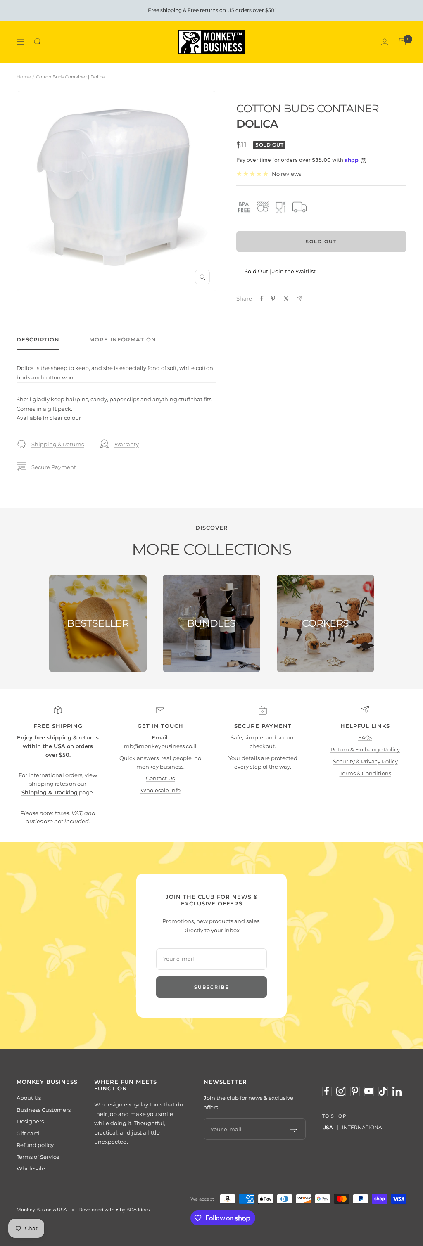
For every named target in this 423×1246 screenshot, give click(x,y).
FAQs (365, 737)
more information (122, 339)
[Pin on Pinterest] (273, 298)
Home (24, 77)
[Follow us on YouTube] (368, 1091)
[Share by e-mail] (299, 298)
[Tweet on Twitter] (286, 298)
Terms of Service (38, 1157)
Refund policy (35, 1145)
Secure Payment (53, 467)
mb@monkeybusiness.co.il (160, 746)
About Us (29, 1097)
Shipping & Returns (57, 444)
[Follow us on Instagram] (340, 1091)
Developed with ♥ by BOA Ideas (114, 1210)
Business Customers (44, 1109)
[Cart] (402, 41)
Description (38, 339)
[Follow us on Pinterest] (354, 1091)
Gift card (28, 1133)
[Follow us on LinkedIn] (397, 1091)
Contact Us (160, 778)
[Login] (384, 41)
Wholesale (31, 1168)
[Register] (293, 1129)
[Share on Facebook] (262, 298)
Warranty (126, 444)
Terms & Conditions (365, 773)
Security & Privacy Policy (365, 761)
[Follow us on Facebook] (326, 1091)
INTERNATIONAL (363, 1127)
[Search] (37, 41)
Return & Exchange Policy (365, 749)
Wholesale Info (160, 790)
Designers (30, 1121)
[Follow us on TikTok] (382, 1091)
